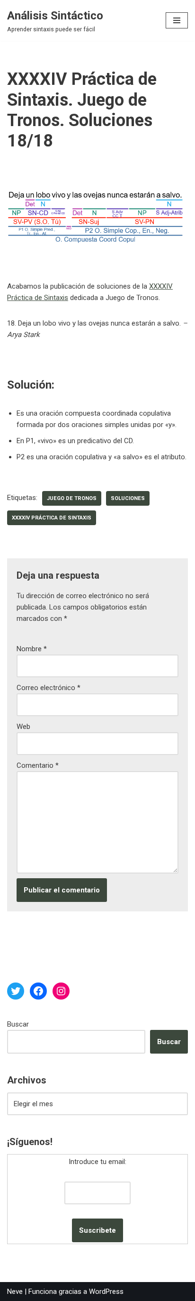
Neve (15, 1291)
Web (23, 726)
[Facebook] (38, 991)
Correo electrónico (48, 687)
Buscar (18, 1024)
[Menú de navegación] (177, 20)
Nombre (32, 649)
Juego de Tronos (72, 498)
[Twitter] (15, 991)
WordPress (106, 1291)
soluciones (128, 498)
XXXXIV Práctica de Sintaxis (51, 518)
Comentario (38, 765)
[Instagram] (61, 991)
